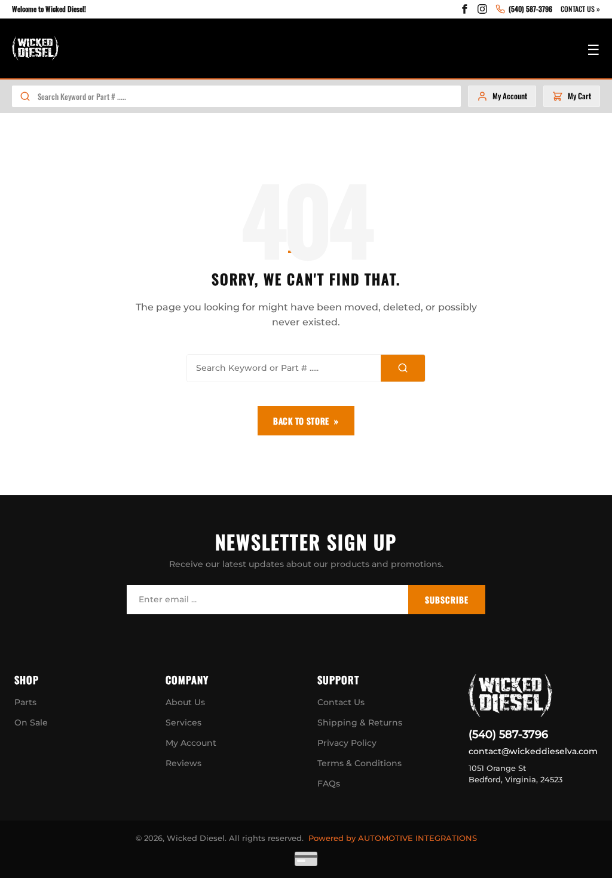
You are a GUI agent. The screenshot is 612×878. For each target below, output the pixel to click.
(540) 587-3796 (508, 734)
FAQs (328, 783)
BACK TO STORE (301, 420)
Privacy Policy (347, 742)
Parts (25, 702)
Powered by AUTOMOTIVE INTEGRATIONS (392, 838)
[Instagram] (482, 9)
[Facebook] (464, 9)
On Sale (31, 722)
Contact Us (341, 702)
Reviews (183, 763)
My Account (191, 742)
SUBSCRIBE (447, 599)
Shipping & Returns (359, 722)
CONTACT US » (580, 9)
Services (183, 722)
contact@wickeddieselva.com (533, 751)
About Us (185, 702)
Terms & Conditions (359, 763)
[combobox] (249, 96)
